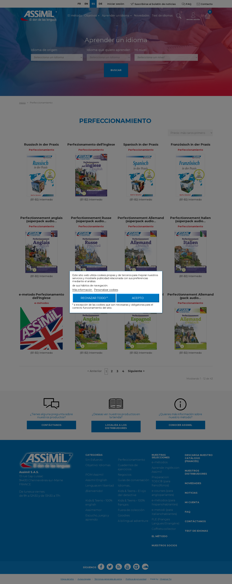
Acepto (138, 298)
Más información (82, 289)
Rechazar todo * (94, 298)
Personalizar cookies (106, 289)
